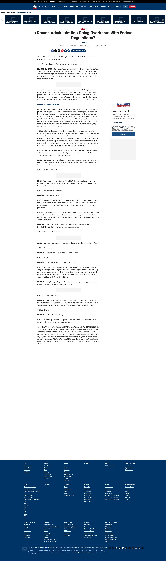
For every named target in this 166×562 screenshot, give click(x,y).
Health (103, 6)
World (53, 6)
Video (109, 6)
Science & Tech (29, 522)
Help (71, 547)
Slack (129, 548)
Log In (125, 6)
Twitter (55, 50)
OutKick (90, 6)
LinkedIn (126, 548)
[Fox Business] (64, 1)
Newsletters (136, 548)
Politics (47, 6)
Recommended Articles (24, 12)
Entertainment (74, 6)
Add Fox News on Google (79, 50)
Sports (83, 6)
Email (68, 50)
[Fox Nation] (74, 1)
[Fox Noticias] (114, 1)
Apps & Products (111, 522)
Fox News (35, 7)
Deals (107, 484)
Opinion (60, 6)
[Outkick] (105, 1)
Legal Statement (89, 552)
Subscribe (123, 134)
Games (46, 522)
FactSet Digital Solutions (79, 552)
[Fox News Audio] (84, 1)
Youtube (119, 548)
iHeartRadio (142, 548)
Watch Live (68, 522)
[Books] (129, 1)
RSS (132, 548)
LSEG (35, 553)
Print (65, 50)
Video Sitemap (103, 547)
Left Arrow (2, 20)
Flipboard (62, 50)
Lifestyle (95, 6)
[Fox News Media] (52, 1)
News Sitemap (95, 547)
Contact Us (76, 547)
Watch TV (132, 6)
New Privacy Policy (39, 547)
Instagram (116, 548)
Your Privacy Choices (53, 547)
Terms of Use (124, 127)
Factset (56, 552)
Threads (59, 50)
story (83, 28)
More (117, 6)
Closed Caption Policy (64, 547)
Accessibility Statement (85, 547)
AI (113, 6)
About (86, 522)
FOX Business (130, 484)
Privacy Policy (115, 127)
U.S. (40, 6)
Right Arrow (163, 20)
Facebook (52, 50)
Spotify (139, 548)
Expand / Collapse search (121, 6)
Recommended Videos (8, 12)
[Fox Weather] (96, 1)
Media (66, 6)
